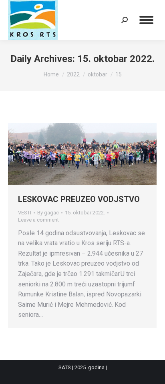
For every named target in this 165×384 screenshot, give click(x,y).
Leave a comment (38, 220)
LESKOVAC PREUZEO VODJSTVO (79, 199)
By (48, 213)
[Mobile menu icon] (146, 20)
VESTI (24, 213)
